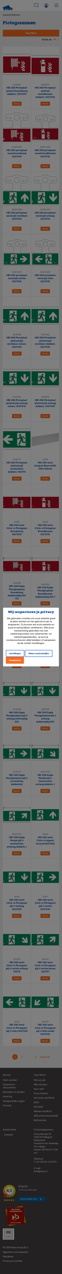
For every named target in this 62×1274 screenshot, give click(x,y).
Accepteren (15, 660)
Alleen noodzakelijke (38, 653)
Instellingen (15, 653)
